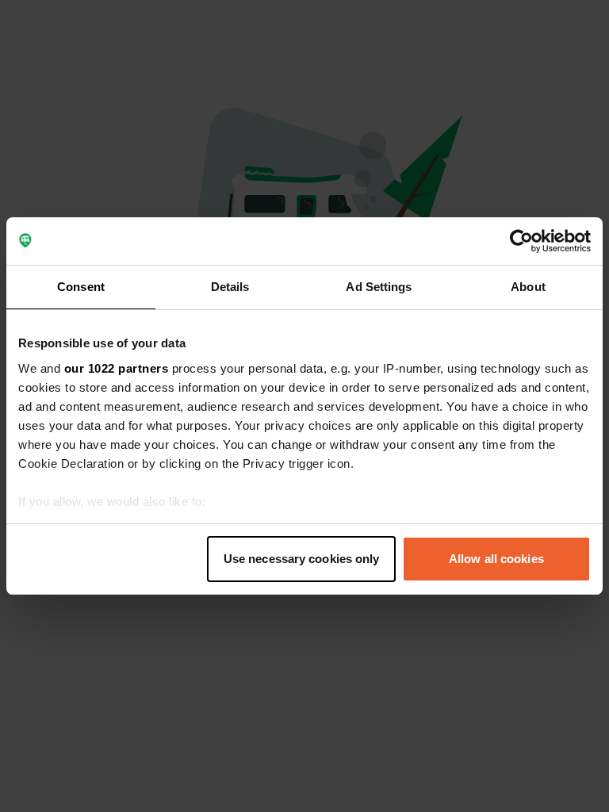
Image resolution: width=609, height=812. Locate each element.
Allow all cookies (496, 558)
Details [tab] (230, 286)
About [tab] (528, 286)
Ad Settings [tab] (379, 286)
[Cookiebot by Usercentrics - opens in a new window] (521, 241)
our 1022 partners (116, 368)
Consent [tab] (81, 286)
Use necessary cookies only (302, 558)
